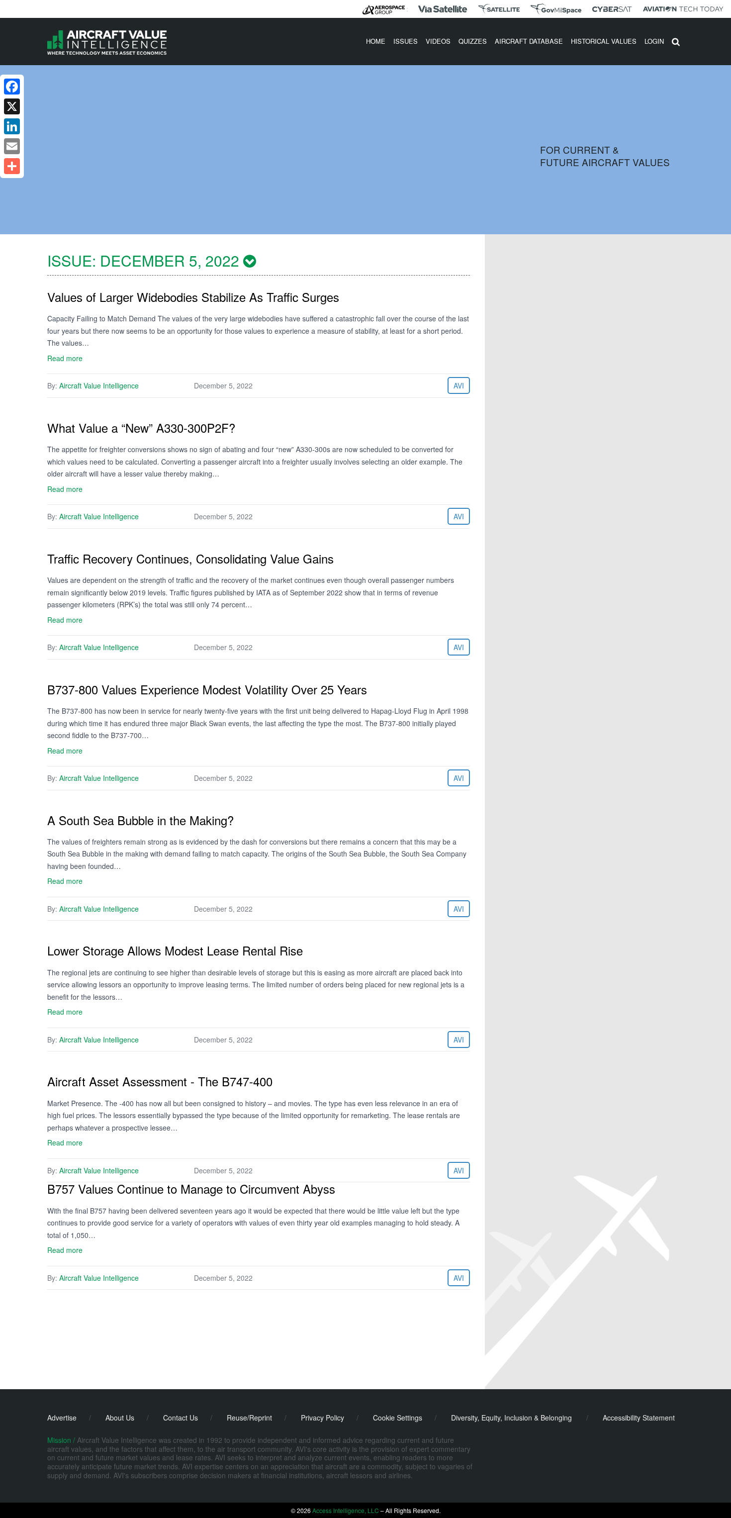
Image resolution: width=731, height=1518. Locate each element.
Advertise (62, 1418)
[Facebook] (12, 86)
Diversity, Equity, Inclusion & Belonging (511, 1418)
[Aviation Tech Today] (683, 8)
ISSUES (405, 41)
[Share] (12, 166)
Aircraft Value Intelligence (99, 385)
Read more (65, 358)
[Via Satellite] (442, 8)
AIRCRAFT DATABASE (529, 41)
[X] (12, 106)
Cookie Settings (397, 1418)
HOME (375, 41)
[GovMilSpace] (556, 8)
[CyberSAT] (612, 9)
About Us (119, 1418)
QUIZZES (472, 41)
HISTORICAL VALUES (604, 41)
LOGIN (654, 41)
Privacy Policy (322, 1418)
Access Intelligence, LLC (345, 1510)
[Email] (12, 146)
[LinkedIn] (12, 126)
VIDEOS (438, 41)
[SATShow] (499, 9)
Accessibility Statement (639, 1418)
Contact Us (180, 1418)
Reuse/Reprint (249, 1418)
